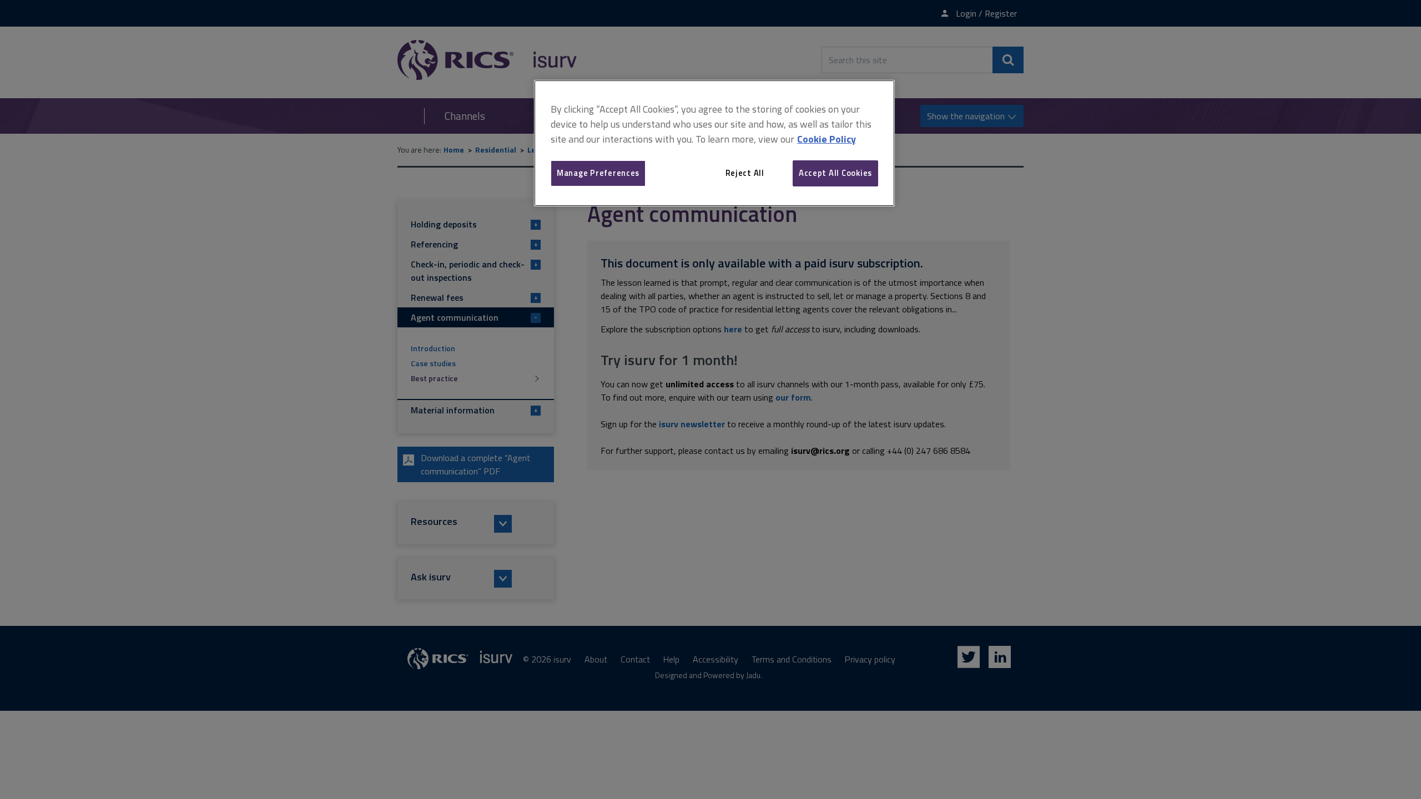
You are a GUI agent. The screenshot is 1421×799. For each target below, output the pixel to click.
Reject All (744, 172)
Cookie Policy (826, 139)
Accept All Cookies (835, 172)
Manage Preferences (598, 172)
